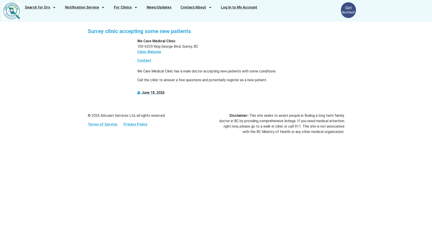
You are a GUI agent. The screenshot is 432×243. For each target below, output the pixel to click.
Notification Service (82, 7)
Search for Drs (37, 7)
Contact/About (193, 7)
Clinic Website (149, 52)
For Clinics (123, 7)
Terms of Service (103, 124)
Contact (144, 60)
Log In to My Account (239, 7)
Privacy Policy (135, 124)
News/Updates (159, 7)
